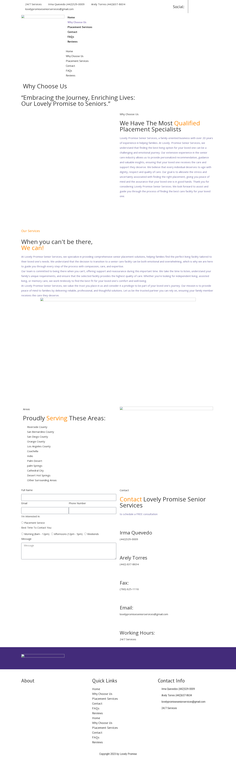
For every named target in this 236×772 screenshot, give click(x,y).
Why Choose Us (77, 22)
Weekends (93, 534)
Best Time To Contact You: (36, 527)
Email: (126, 607)
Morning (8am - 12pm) (36, 534)
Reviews (73, 41)
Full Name (27, 490)
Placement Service (34, 522)
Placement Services (80, 27)
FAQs (71, 36)
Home (71, 17)
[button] (124, 46)
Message (26, 538)
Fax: (124, 582)
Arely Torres (133, 557)
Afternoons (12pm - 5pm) (68, 534)
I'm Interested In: (30, 516)
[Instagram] (205, 4)
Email (24, 503)
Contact (72, 32)
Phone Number (77, 503)
